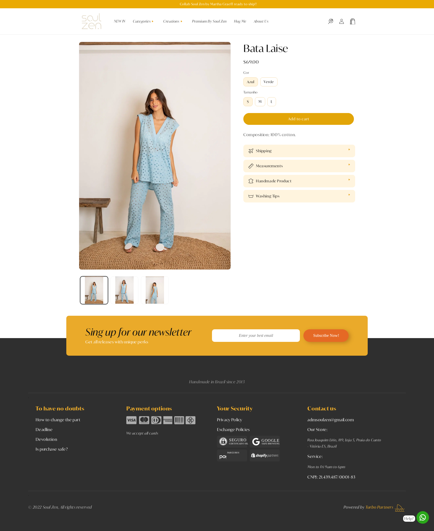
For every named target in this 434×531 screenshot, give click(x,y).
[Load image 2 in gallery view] (124, 290)
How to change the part (58, 419)
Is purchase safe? (52, 449)
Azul (250, 81)
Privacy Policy (229, 419)
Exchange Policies (233, 429)
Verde (269, 81)
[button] (145, 21)
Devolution (46, 439)
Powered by (368, 507)
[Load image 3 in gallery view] (155, 290)
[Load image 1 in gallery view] (94, 290)
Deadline (44, 429)
